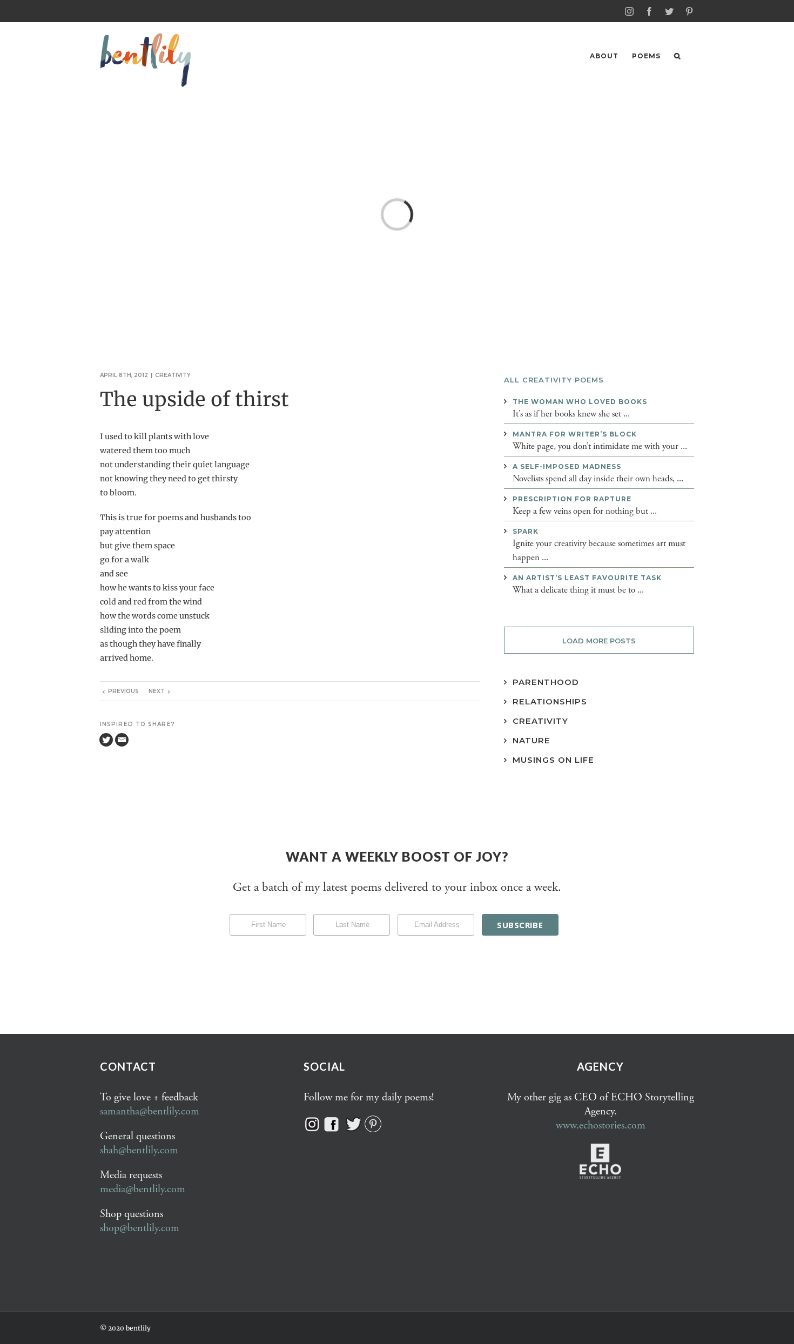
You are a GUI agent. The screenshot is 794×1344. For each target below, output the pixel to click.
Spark (526, 531)
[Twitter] (106, 740)
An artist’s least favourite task (587, 578)
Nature (531, 740)
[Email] (122, 740)
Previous (123, 691)
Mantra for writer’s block (575, 434)
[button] (677, 56)
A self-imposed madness (567, 466)
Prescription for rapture (572, 499)
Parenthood (546, 682)
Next (157, 691)
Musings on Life (553, 760)
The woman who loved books (580, 402)
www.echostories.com (600, 1125)
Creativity (173, 375)
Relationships (550, 701)
